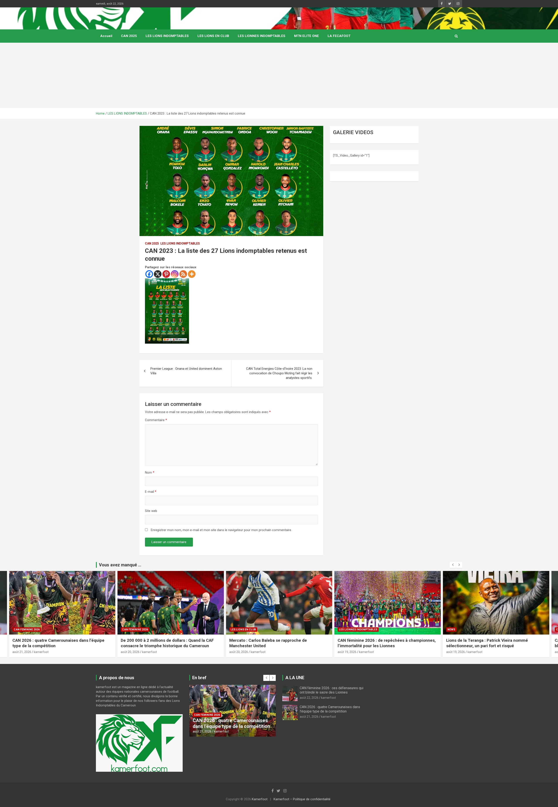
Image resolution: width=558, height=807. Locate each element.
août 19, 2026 (238, 652)
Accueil (106, 36)
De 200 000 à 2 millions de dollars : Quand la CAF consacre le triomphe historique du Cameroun (58, 643)
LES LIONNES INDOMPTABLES (261, 36)
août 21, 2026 (309, 716)
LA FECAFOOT (339, 36)
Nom (149, 472)
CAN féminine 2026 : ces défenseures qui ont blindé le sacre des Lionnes (489, 643)
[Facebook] (149, 274)
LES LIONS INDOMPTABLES (167, 36)
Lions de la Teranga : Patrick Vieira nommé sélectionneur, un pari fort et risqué (378, 643)
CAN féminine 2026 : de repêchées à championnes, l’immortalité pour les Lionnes (278, 643)
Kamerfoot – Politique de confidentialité (302, 799)
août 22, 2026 (455, 652)
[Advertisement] (279, 75)
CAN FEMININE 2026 (26, 629)
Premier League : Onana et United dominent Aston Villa (186, 371)
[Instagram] (175, 274)
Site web (151, 511)
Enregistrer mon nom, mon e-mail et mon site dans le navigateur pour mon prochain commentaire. (221, 530)
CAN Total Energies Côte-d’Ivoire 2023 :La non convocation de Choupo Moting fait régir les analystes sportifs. (279, 373)
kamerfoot (41, 652)
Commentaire (156, 420)
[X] (158, 274)
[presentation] (453, 565)
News (343, 629)
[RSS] (183, 274)
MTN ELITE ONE (306, 36)
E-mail (150, 492)
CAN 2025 (129, 36)
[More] (192, 274)
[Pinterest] (166, 274)
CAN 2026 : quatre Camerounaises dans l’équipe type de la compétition (330, 709)
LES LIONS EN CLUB (213, 36)
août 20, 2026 (21, 652)
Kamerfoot (259, 799)
